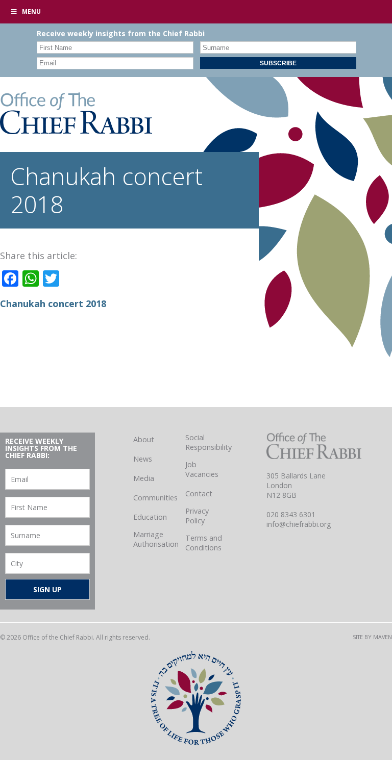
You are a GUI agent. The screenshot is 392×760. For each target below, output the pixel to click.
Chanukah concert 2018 (53, 303)
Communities (155, 497)
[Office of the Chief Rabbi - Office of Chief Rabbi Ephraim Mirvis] (76, 130)
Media (143, 478)
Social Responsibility (208, 442)
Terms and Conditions (203, 542)
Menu (31, 11)
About (143, 439)
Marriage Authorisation (156, 539)
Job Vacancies (201, 469)
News (142, 459)
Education (150, 517)
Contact (198, 493)
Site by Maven (372, 637)
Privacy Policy (197, 515)
